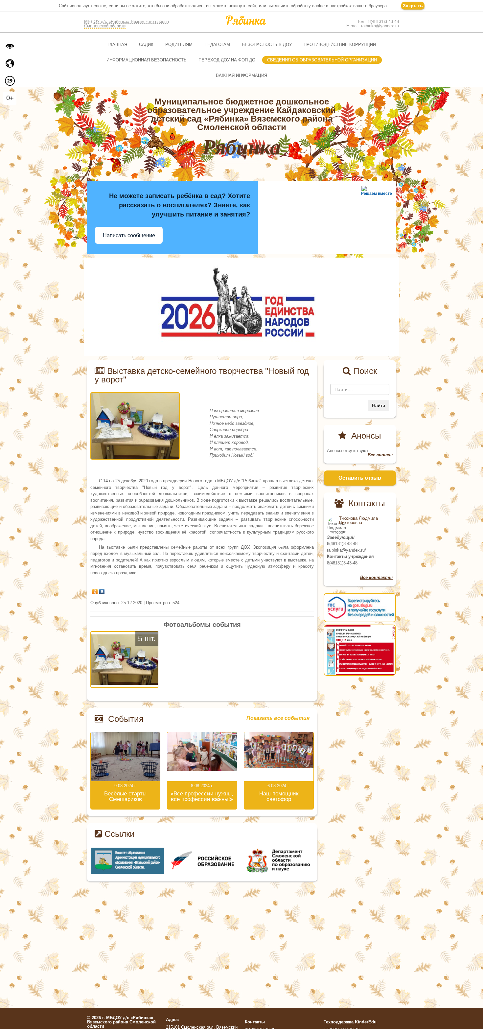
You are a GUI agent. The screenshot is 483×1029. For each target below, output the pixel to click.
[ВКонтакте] (102, 590)
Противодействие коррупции (340, 44)
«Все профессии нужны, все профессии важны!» (202, 796)
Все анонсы (380, 454)
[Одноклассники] (95, 590)
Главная (117, 44)
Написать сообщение (129, 235)
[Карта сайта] (9, 63)
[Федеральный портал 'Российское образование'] (277, 860)
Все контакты (376, 577)
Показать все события (278, 718)
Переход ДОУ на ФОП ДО (226, 59)
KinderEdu (366, 1021)
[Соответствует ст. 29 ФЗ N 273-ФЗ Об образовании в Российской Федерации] (9, 80)
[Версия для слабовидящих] (9, 46)
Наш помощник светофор (278, 796)
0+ (10, 98)
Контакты (255, 1021)
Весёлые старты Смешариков (125, 796)
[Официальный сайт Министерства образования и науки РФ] (127, 860)
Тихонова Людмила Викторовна (358, 520)
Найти (378, 405)
